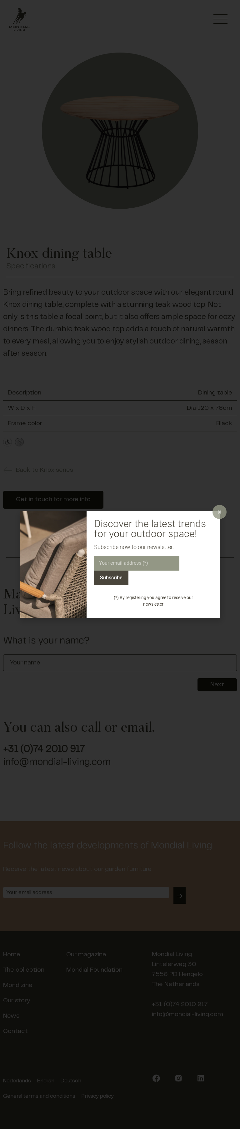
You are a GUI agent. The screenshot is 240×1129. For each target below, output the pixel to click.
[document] (120, 564)
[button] (219, 512)
